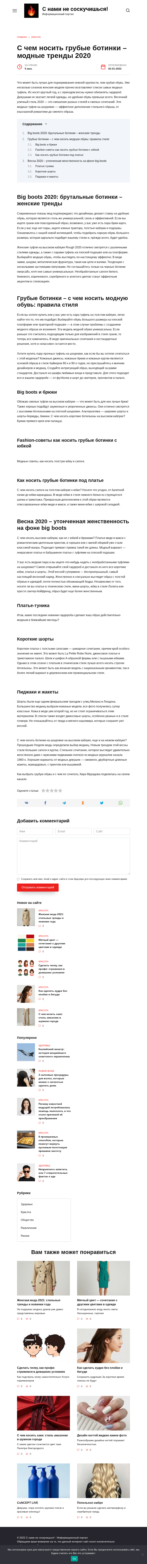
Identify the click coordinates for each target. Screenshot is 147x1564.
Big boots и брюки (46, 144)
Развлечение (29, 1227)
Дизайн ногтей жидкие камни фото (102, 1435)
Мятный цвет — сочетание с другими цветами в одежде (52, 943)
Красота (26, 1212)
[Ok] (142, 1554)
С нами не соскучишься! (75, 9)
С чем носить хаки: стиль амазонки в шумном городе (51, 1018)
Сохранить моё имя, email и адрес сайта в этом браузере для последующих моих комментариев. (74, 879)
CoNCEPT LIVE (27, 1502)
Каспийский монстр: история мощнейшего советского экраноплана (54, 1053)
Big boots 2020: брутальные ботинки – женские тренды (64, 133)
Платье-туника (44, 166)
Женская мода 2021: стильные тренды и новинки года (51, 918)
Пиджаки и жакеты (46, 176)
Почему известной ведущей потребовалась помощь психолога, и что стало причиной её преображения (55, 1111)
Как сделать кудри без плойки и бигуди (53, 993)
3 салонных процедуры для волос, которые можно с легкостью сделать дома (53, 1080)
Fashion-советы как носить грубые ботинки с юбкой (67, 149)
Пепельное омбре (90, 1502)
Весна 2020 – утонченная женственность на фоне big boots (67, 160)
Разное (25, 1235)
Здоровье (27, 1204)
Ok (74, 1558)
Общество (27, 1219)
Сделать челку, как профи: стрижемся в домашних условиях (52, 969)
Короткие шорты (45, 171)
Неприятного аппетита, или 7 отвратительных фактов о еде (53, 1173)
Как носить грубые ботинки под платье (59, 154)
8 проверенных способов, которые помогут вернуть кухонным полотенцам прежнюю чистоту (53, 1144)
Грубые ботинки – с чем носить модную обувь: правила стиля (68, 139)
